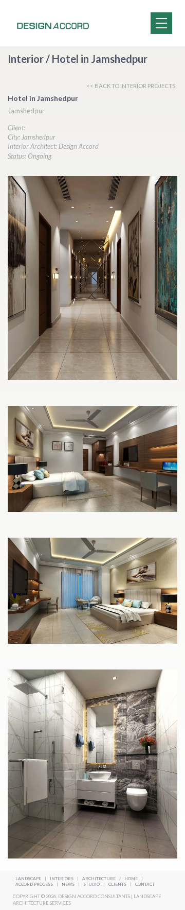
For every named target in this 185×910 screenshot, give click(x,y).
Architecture (99, 878)
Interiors (61, 878)
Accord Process (34, 884)
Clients (117, 884)
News (69, 884)
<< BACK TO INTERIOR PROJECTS (130, 85)
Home (131, 878)
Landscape (28, 878)
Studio (92, 884)
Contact (145, 884)
